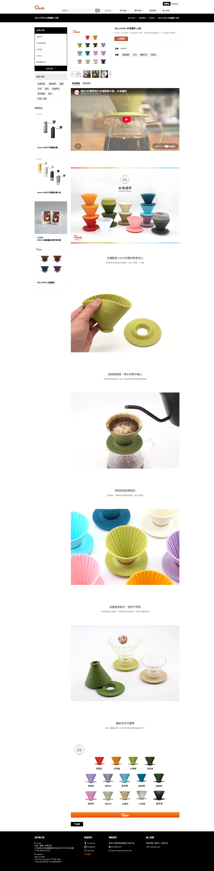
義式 (47, 89)
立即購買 (121, 39)
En (175, 4)
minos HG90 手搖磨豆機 (47, 147)
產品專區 (108, 11)
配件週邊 (41, 94)
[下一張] (110, 74)
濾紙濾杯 (52, 84)
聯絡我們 (152, 11)
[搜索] (97, 10)
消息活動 (123, 11)
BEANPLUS (41, 62)
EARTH (39, 37)
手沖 (39, 89)
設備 (61, 84)
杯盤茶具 (55, 89)
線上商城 (166, 11)
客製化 (153, 55)
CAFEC (39, 49)
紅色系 (152, 18)
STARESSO (41, 43)
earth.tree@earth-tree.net (121, 851)
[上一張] (72, 74)
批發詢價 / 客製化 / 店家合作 (157, 843)
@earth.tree (155, 847)
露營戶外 (143, 55)
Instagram (91, 847)
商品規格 (86, 83)
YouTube (90, 851)
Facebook (91, 843)
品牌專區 (142, 18)
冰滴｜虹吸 (42, 99)
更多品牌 (49, 69)
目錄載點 (87, 854)
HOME (132, 18)
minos (39, 56)
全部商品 (41, 84)
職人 (50, 94)
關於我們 (137, 11)
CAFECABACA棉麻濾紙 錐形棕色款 (49, 239)
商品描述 (76, 83)
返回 (78, 824)
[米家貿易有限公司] (39, 4)
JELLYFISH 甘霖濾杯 (46, 282)
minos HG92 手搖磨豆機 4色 (49, 192)
